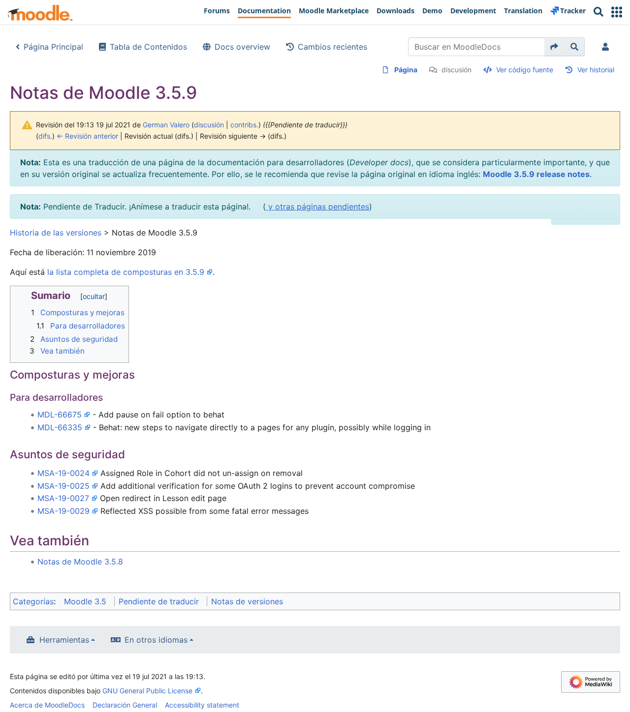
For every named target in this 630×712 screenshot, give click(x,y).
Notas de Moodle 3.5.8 (80, 561)
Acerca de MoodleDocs (47, 705)
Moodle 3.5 (85, 601)
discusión (456, 69)
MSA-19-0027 (63, 498)
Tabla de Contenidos (148, 47)
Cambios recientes (332, 47)
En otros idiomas (156, 640)
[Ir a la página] (554, 46)
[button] (616, 12)
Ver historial (595, 69)
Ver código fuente (524, 69)
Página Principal (53, 47)
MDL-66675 (59, 414)
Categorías (33, 601)
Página (405, 69)
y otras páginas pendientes (317, 206)
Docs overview (242, 47)
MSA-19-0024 (63, 473)
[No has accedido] (607, 47)
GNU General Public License (147, 690)
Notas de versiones (247, 601)
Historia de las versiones (55, 232)
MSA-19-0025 (63, 486)
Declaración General (125, 705)
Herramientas (64, 640)
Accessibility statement (202, 705)
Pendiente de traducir (159, 601)
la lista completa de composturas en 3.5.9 (125, 272)
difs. (45, 136)
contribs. (244, 124)
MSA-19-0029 (63, 511)
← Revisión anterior (87, 136)
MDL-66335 (59, 427)
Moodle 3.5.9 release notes (536, 174)
